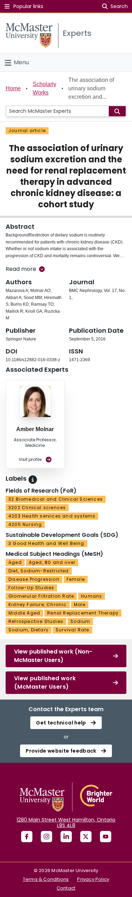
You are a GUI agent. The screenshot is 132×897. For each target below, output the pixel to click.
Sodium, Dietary (28, 630)
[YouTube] (105, 836)
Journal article (27, 131)
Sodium (80, 621)
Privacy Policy (93, 879)
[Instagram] (46, 836)
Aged (15, 562)
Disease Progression (33, 579)
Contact (66, 888)
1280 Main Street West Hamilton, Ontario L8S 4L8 (66, 822)
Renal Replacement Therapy (83, 613)
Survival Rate (72, 630)
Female (76, 579)
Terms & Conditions (46, 879)
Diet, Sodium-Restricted (38, 571)
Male (80, 604)
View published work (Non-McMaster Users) (53, 656)
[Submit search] (117, 111)
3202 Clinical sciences (37, 508)
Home (13, 88)
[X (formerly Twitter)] (86, 836)
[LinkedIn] (66, 836)
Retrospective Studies (35, 621)
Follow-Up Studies (31, 588)
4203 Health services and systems (51, 516)
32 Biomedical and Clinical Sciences (55, 499)
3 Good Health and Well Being (46, 543)
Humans (91, 596)
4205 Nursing (25, 524)
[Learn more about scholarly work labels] (33, 479)
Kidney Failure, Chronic (37, 604)
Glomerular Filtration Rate (41, 596)
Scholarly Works (44, 88)
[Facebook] (26, 836)
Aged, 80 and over (52, 562)
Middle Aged (24, 613)
